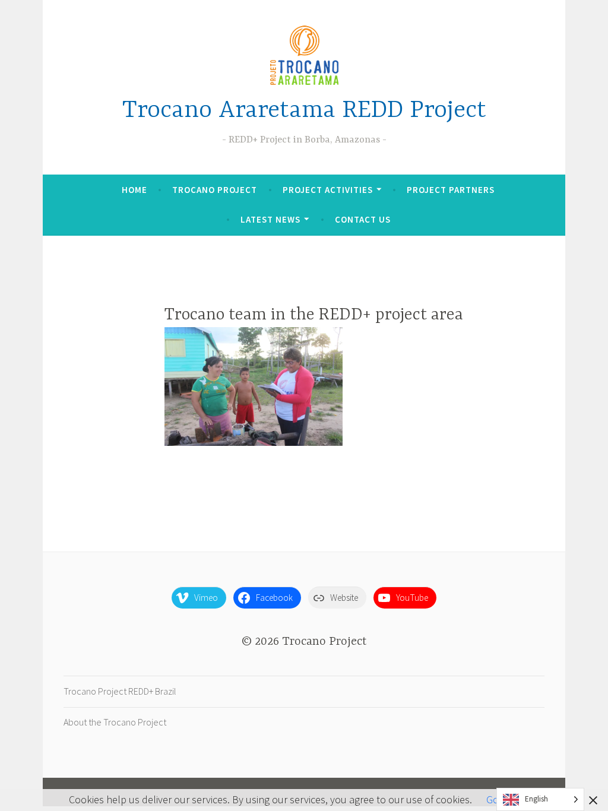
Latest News (270, 219)
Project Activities (328, 189)
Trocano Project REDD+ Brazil (120, 691)
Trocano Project (214, 189)
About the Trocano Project (115, 722)
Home (134, 189)
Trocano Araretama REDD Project (304, 111)
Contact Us (363, 219)
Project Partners (451, 189)
